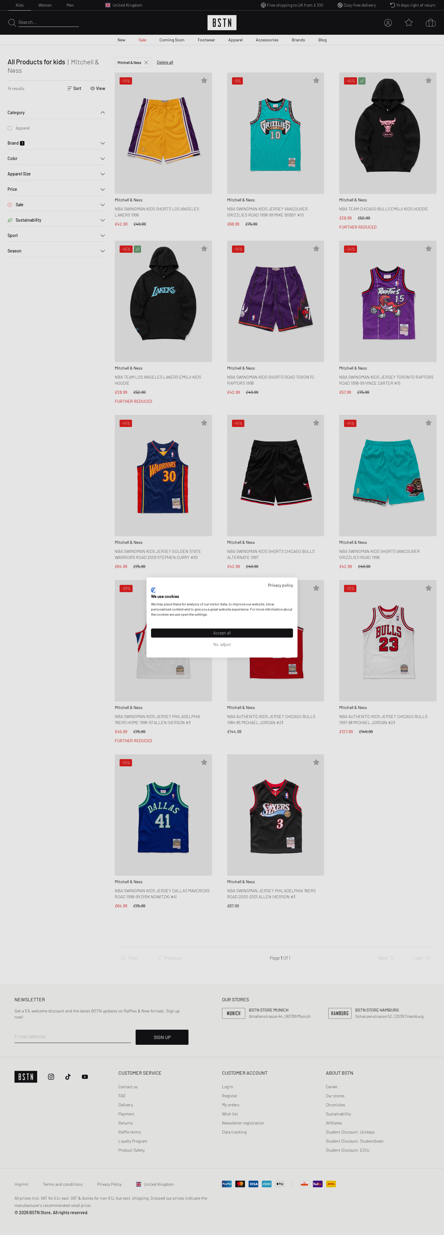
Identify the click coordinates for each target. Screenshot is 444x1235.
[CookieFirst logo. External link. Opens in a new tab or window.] (153, 590)
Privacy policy (280, 585)
